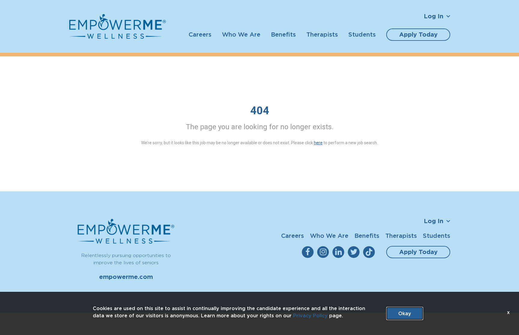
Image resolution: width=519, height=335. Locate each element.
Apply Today (418, 34)
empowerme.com (126, 276)
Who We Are (241, 34)
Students (362, 34)
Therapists (322, 34)
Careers (200, 34)
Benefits (283, 34)
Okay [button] (404, 313)
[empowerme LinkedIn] (339, 252)
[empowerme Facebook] (309, 252)
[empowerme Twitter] (355, 252)
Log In (433, 16)
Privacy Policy (310, 316)
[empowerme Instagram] (324, 252)
